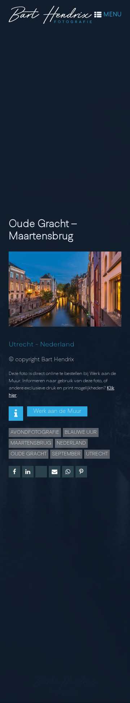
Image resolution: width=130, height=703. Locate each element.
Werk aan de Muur (57, 411)
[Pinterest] (81, 471)
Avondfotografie (34, 432)
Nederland (57, 344)
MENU (112, 15)
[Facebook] (14, 471)
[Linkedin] (28, 471)
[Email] (54, 471)
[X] (41, 471)
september (66, 454)
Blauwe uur (81, 432)
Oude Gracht (28, 454)
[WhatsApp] (68, 471)
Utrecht (21, 344)
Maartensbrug (30, 443)
